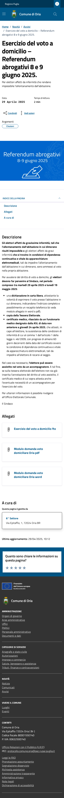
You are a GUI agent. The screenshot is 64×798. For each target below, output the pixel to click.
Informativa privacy (13, 777)
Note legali (8, 781)
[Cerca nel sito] (55, 14)
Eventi (5, 711)
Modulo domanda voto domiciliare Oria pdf (28, 451)
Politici (6, 628)
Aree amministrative (13, 620)
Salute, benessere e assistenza (19, 664)
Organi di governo (12, 616)
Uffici (5, 624)
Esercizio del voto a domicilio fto (35, 429)
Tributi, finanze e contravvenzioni (20, 668)
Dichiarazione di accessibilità (18, 785)
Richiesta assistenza (13, 769)
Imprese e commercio (14, 660)
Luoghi (6, 707)
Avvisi (5, 691)
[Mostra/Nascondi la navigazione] (4, 14)
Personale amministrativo (16, 632)
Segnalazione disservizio (15, 766)
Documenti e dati (11, 636)
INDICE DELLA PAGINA (14, 198)
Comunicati (8, 687)
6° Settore (12, 518)
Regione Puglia (12, 4)
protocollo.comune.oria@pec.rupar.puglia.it (31, 751)
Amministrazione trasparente (18, 773)
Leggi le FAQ (9, 758)
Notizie (6, 683)
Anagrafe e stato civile (14, 652)
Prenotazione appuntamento (18, 762)
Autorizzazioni (10, 656)
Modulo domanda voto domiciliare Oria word (28, 475)
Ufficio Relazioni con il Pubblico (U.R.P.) (23, 747)
